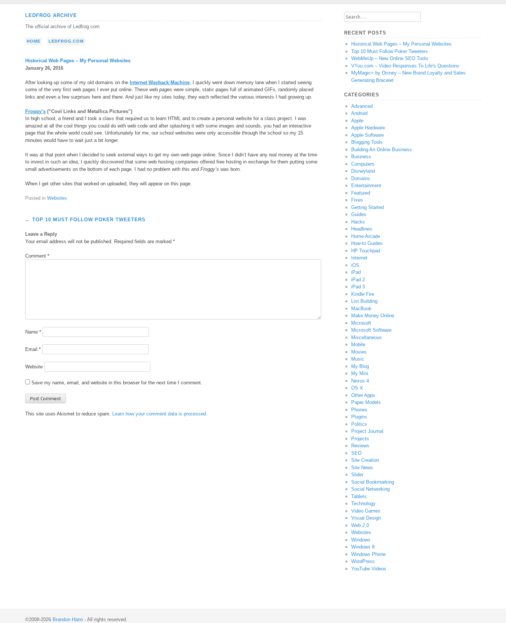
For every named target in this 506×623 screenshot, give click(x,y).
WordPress (363, 561)
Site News (362, 467)
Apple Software (367, 135)
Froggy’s (35, 111)
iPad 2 (358, 279)
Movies (359, 352)
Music (357, 359)
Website (34, 367)
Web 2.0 (360, 525)
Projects (360, 438)
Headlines (361, 229)
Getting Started (367, 207)
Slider (357, 474)
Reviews (360, 445)
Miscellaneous (366, 337)
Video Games (365, 511)
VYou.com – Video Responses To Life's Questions (405, 66)
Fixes (357, 200)
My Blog (360, 366)
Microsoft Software (371, 330)
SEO (356, 453)
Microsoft (361, 323)
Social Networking (370, 489)
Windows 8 (362, 547)
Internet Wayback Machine (160, 82)
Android (359, 113)
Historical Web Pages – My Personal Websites (401, 44)
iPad (356, 272)
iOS (355, 265)
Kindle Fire (362, 294)
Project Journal (367, 431)
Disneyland (363, 171)
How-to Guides (367, 243)
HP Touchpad (365, 250)
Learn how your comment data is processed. (159, 414)
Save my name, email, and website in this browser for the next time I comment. (116, 382)
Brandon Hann (68, 619)
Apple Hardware (368, 127)
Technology (363, 503)
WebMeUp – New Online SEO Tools (389, 58)
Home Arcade (365, 236)
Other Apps (363, 395)
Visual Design (366, 518)
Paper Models (366, 402)
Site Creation (365, 460)
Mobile (358, 344)
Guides (358, 214)
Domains (360, 178)
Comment (37, 256)
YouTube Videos (368, 568)
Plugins (359, 417)
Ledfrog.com (66, 41)
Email (33, 349)
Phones (359, 409)
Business (361, 156)
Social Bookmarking (372, 482)
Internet (359, 258)
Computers (362, 164)
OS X (357, 388)
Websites (57, 198)
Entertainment (366, 185)
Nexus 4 (360, 381)
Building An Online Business (381, 149)
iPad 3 (358, 286)
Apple (357, 120)
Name (33, 332)
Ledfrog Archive (51, 15)
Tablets (359, 496)
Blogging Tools (367, 142)
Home (33, 41)
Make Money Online (372, 315)
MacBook (361, 308)
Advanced (362, 106)
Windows (360, 540)
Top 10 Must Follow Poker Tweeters (85, 219)
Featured (360, 193)
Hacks (358, 222)
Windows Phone (368, 554)
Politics (359, 424)
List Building (364, 301)
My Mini (359, 373)
